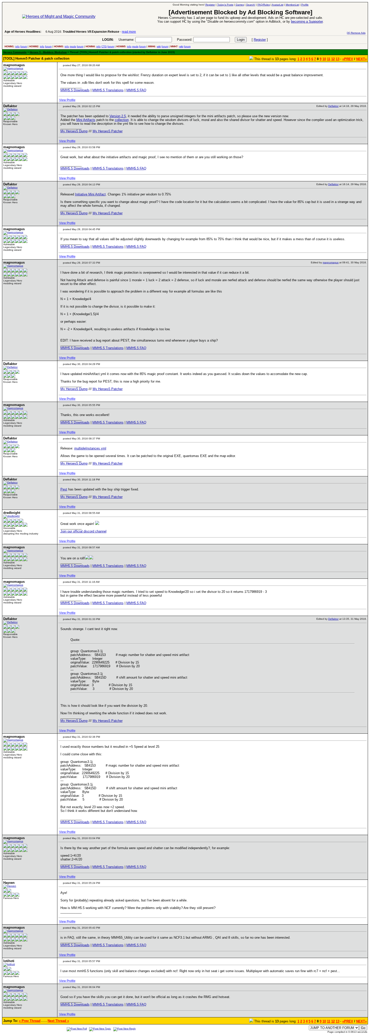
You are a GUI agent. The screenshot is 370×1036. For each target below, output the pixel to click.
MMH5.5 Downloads (75, 90)
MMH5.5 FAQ (136, 90)
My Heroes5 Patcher (108, 131)
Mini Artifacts (85, 120)
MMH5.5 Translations (108, 90)
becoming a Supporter (307, 21)
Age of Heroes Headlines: (23, 31)
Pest (63, 489)
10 (324, 59)
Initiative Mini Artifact (90, 194)
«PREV (347, 59)
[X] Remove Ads (356, 32)
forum (23, 46)
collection (122, 120)
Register (260, 40)
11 (328, 59)
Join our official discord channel (83, 531)
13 (337, 59)
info (17, 46)
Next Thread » (58, 1021)
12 (333, 59)
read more (129, 31)
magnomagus (331, 262)
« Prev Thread (30, 1021)
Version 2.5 (117, 116)
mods (73, 46)
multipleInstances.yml (90, 448)
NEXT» (361, 59)
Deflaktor (333, 106)
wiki (159, 46)
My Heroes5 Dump (74, 131)
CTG (104, 46)
